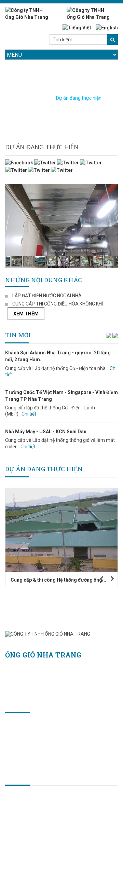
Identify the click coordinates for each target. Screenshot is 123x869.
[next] (115, 335)
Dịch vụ (18, 811)
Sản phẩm (21, 804)
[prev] (108, 335)
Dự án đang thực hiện (78, 98)
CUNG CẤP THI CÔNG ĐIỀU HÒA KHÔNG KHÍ (57, 304)
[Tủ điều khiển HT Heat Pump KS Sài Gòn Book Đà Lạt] (66, 530)
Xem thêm (26, 313)
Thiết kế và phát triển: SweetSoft (40, 838)
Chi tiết (29, 379)
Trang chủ (32, 98)
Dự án (16, 817)
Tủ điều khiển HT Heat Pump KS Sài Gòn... (62, 580)
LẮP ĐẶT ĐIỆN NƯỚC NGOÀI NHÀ (47, 295)
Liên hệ (17, 824)
